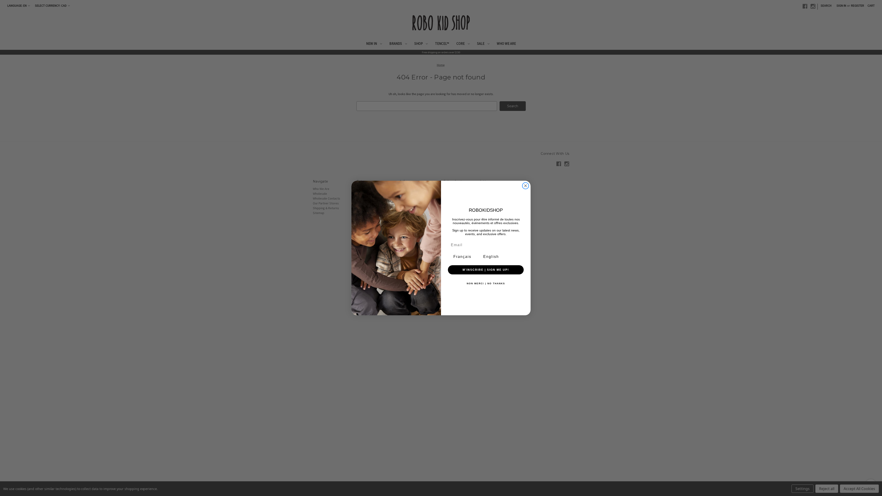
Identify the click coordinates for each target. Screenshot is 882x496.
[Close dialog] (525, 186)
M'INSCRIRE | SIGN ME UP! (486, 269)
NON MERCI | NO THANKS (486, 283)
